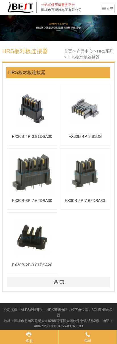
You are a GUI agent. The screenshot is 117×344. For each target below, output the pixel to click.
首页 (68, 51)
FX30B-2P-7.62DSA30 (85, 200)
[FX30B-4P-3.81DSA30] (32, 109)
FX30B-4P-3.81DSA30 (32, 136)
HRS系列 (105, 51)
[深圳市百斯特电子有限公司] (21, 7)
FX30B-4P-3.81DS (85, 136)
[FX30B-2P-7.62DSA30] (85, 173)
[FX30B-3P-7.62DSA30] (32, 173)
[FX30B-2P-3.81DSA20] (32, 237)
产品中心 (85, 51)
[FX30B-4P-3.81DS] (85, 109)
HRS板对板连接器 (84, 57)
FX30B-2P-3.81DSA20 (32, 265)
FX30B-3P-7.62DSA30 (32, 200)
